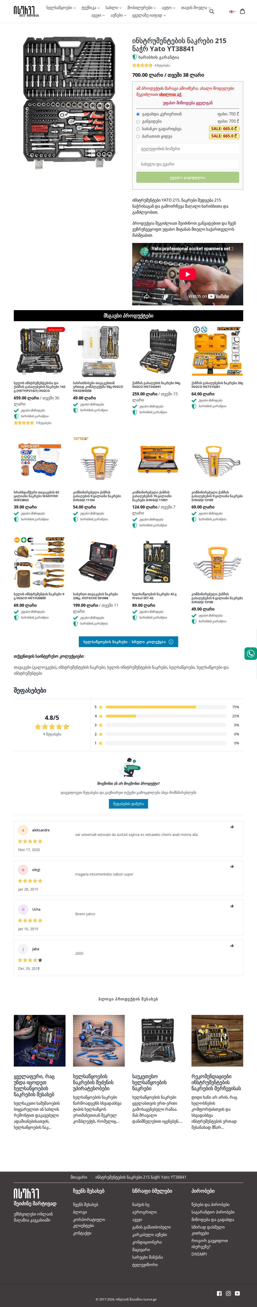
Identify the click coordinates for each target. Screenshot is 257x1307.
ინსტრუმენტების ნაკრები (81, 667)
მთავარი (79, 1177)
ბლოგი (80, 1212)
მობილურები (140, 7)
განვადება (151, 121)
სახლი (112, 7)
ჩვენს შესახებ (85, 1204)
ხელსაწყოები (59, 7)
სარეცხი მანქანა (147, 1257)
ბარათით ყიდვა (156, 136)
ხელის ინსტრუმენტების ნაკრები (137, 667)
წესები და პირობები (210, 1204)
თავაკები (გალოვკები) (35, 667)
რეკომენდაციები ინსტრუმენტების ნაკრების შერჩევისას (216, 1082)
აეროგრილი (144, 1212)
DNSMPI (199, 1254)
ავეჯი (96, 15)
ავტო (167, 7)
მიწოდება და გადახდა (212, 1219)
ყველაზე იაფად (147, 15)
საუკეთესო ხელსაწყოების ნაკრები (149, 1082)
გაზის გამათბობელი (151, 1227)
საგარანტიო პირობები (212, 1212)
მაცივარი (141, 1249)
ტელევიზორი (145, 1264)
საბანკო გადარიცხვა (161, 128)
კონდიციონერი (147, 1242)
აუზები (117, 15)
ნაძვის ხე (140, 1204)
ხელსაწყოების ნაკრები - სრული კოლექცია (125, 641)
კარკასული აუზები (149, 1234)
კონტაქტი (82, 1233)
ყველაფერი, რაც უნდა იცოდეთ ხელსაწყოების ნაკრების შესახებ (34, 1085)
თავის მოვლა (194, 7)
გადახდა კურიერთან (161, 114)
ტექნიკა (89, 7)
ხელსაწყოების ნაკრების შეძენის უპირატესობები (93, 1082)
